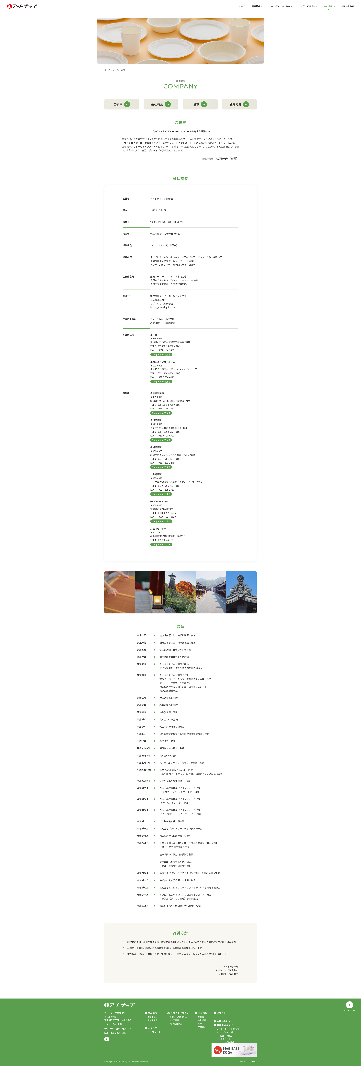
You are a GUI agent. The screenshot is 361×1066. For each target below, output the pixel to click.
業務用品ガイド (225, 1025)
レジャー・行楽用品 (225, 1042)
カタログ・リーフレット (154, 1030)
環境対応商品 (176, 1023)
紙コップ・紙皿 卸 (225, 1032)
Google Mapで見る (161, 354)
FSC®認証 (174, 1020)
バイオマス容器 (223, 1038)
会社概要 (157, 104)
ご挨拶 (118, 104)
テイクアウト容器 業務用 (228, 1028)
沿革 (196, 104)
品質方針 (235, 104)
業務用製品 (153, 1020)
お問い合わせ (223, 1021)
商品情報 (152, 1013)
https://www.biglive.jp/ (162, 307)
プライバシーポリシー (247, 1061)
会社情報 (202, 1013)
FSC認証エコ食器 (224, 1035)
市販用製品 (153, 1017)
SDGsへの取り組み (178, 1017)
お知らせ (221, 1013)
